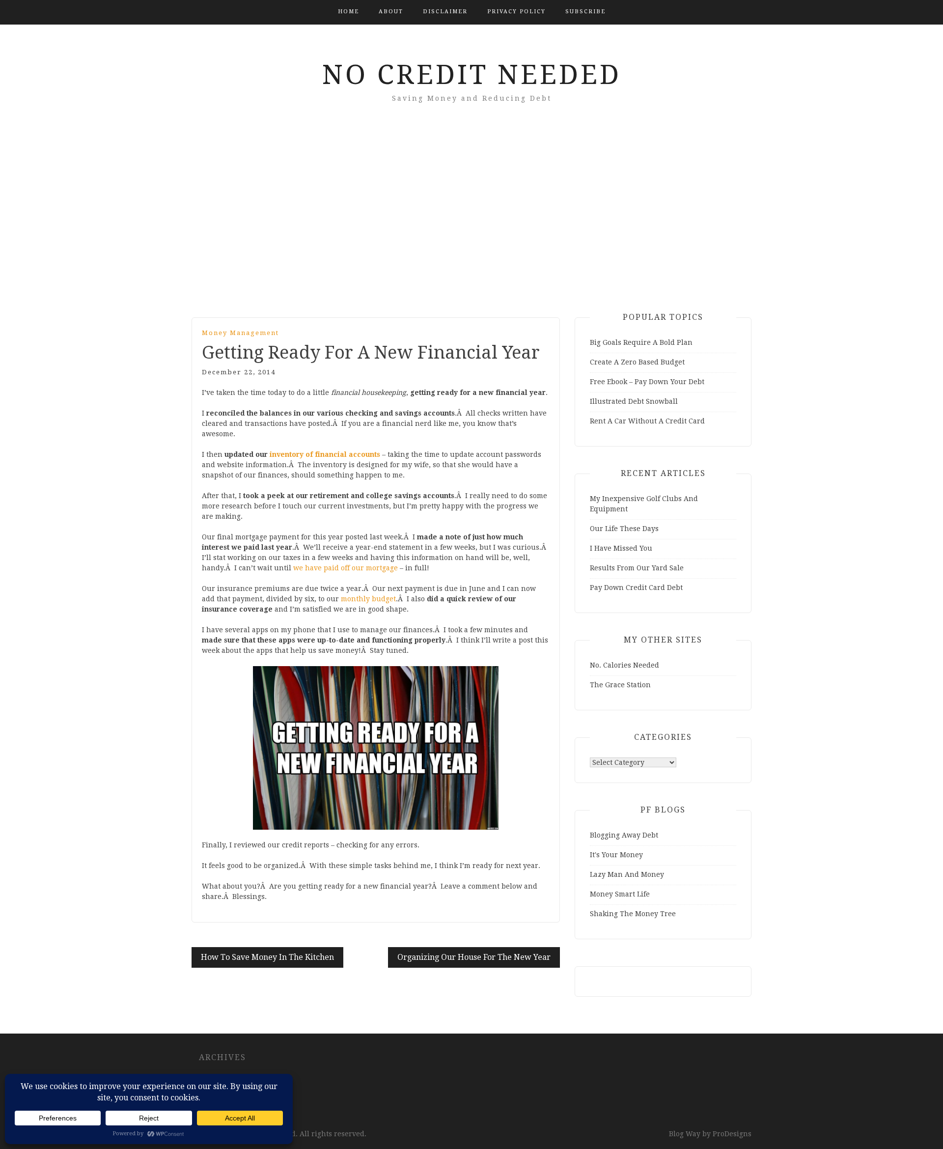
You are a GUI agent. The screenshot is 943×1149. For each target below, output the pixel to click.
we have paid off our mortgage (345, 568)
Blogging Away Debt (624, 835)
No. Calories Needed (624, 665)
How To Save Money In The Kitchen (267, 957)
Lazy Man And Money (627, 874)
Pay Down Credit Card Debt (636, 587)
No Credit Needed (471, 74)
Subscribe (585, 11)
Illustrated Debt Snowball (634, 401)
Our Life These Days (624, 528)
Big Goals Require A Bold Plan (641, 342)
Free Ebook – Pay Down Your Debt (647, 382)
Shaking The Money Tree (633, 914)
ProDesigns (732, 1134)
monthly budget (368, 599)
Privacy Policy (516, 11)
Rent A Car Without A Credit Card (647, 421)
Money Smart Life (620, 894)
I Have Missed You (621, 548)
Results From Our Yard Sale (637, 568)
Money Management (240, 332)
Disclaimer (445, 11)
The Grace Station (620, 685)
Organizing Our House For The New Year (474, 957)
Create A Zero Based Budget (637, 362)
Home (348, 11)
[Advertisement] (471, 224)
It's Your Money (616, 855)
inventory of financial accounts (325, 454)
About (391, 11)
